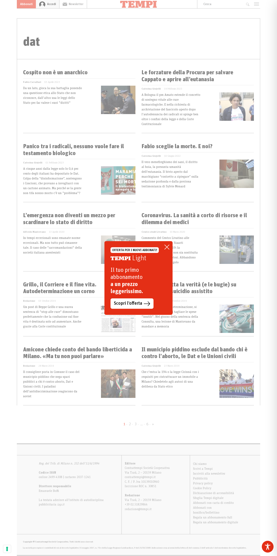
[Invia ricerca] (247, 4)
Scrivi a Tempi (203, 468)
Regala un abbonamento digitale (215, 522)
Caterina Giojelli (151, 88)
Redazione (29, 301)
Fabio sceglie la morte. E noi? (177, 146)
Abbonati (26, 4)
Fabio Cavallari (32, 82)
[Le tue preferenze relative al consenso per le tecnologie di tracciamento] (7, 549)
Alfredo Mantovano (34, 232)
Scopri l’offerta (128, 303)
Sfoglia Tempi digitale (208, 498)
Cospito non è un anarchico (55, 73)
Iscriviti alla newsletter (209, 473)
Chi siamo (200, 463)
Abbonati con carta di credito (213, 502)
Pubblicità (200, 478)
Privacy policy (203, 483)
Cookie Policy (202, 488)
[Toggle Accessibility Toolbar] (267, 546)
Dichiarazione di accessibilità (213, 493)
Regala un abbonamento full (212, 517)
